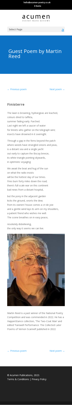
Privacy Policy (39, 379)
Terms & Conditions (18, 379)
